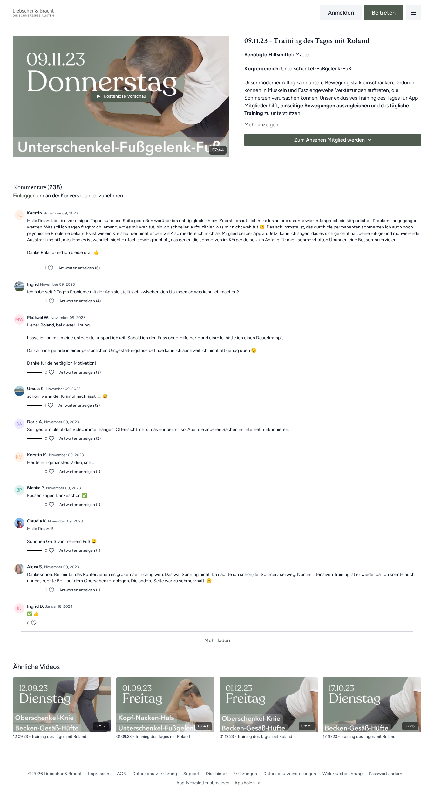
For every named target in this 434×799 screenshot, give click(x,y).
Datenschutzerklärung (154, 773)
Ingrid (33, 284)
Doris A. (35, 421)
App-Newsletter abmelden (202, 783)
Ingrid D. (35, 606)
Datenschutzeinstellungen (289, 773)
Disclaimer (216, 773)
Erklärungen (245, 773)
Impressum (99, 773)
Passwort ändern (385, 773)
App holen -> (247, 783)
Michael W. (38, 317)
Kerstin (34, 213)
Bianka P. (36, 488)
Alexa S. (35, 567)
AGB (121, 773)
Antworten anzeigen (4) (80, 301)
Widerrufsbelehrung (342, 773)
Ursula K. (35, 388)
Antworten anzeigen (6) (79, 268)
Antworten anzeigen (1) (79, 471)
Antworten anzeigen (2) (79, 405)
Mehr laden (217, 640)
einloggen (24, 196)
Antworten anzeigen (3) (80, 372)
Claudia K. (37, 521)
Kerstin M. (37, 455)
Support (191, 773)
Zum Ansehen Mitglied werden (329, 140)
